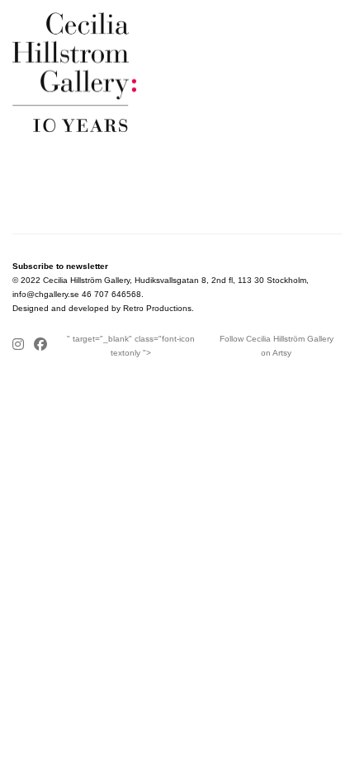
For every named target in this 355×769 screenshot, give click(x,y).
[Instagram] (20, 346)
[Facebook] (40, 346)
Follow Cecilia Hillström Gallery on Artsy (277, 345)
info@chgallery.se (45, 294)
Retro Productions (157, 308)
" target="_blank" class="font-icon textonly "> (131, 345)
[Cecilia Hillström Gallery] (177, 72)
